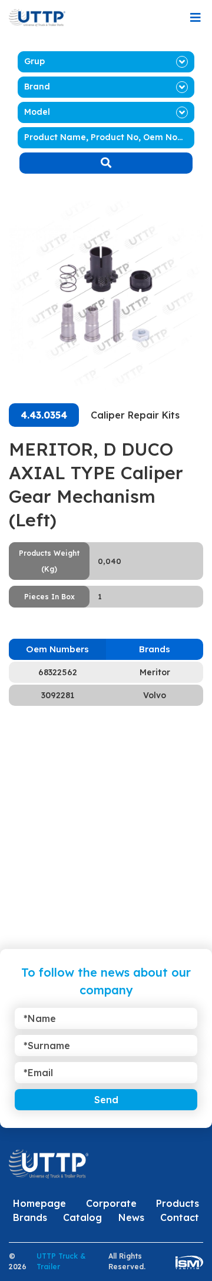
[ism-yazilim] (189, 1262)
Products (177, 1203)
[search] (106, 163)
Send (106, 1100)
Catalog (82, 1217)
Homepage (39, 1203)
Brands (30, 1217)
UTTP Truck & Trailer (61, 1261)
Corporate (111, 1203)
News (131, 1217)
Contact (179, 1217)
